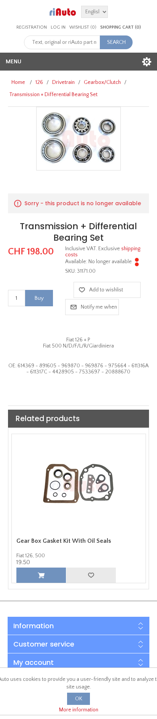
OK (78, 699)
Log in (58, 27)
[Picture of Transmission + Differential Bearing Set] (78, 138)
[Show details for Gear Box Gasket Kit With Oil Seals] (78, 484)
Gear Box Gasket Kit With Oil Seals (63, 540)
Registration (31, 27)
